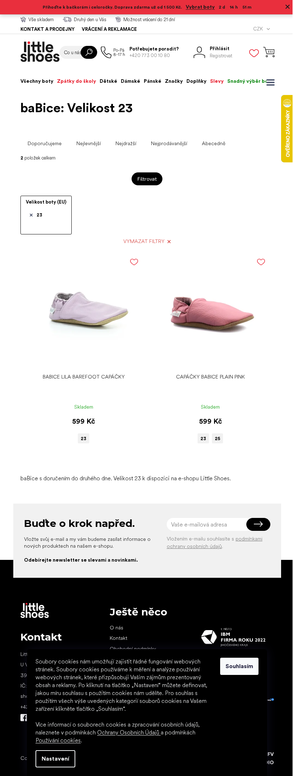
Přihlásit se (258, 524)
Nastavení (55, 758)
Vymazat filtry (144, 241)
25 (217, 438)
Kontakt (118, 638)
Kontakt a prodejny (47, 29)
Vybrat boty (200, 7)
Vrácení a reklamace (109, 29)
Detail (80, 359)
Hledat (89, 52)
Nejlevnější (88, 143)
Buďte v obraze (24, 717)
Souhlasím (239, 666)
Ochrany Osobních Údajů (129, 732)
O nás (116, 627)
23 (39, 215)
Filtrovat (147, 179)
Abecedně (214, 143)
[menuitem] (36, 81)
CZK (258, 29)
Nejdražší (125, 143)
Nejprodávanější (169, 143)
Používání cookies (58, 740)
